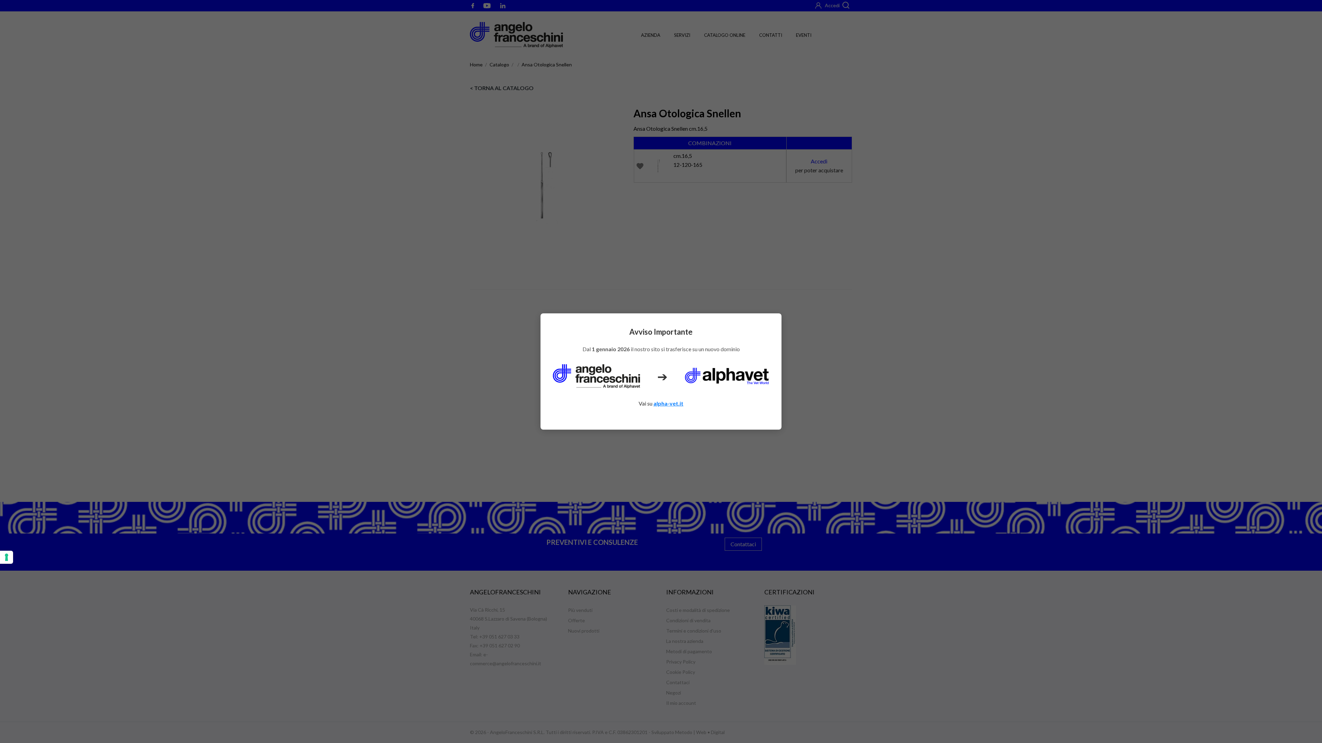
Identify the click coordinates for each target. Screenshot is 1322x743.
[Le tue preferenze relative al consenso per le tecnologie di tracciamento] (6, 557)
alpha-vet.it (668, 403)
